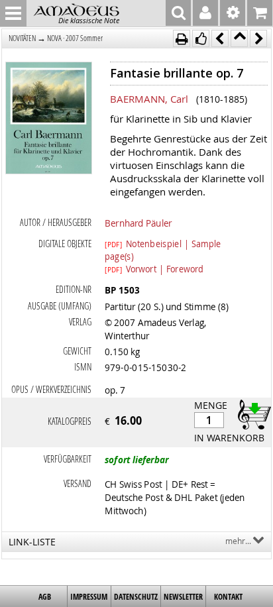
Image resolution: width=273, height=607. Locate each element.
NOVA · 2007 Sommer (75, 38)
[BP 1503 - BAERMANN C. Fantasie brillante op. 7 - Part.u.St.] (48, 119)
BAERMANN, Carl (149, 98)
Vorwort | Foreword (154, 268)
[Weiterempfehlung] (200, 38)
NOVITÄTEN (22, 38)
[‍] (250, 414)
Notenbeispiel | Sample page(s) (163, 243)
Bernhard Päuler (138, 222)
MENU (13, 13)
